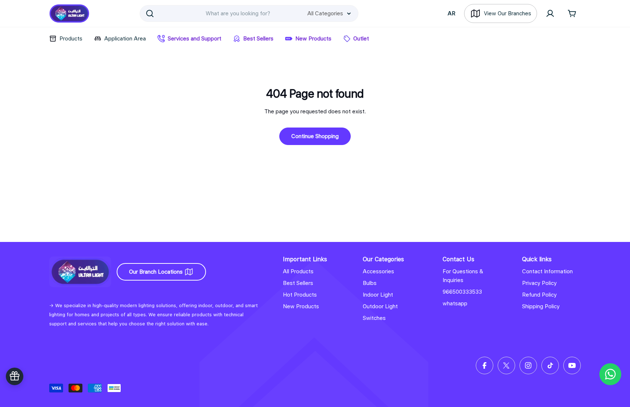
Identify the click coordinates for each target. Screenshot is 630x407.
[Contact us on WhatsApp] (610, 374)
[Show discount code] (14, 376)
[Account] (550, 13)
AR (451, 13)
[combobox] (249, 13)
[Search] (149, 13)
